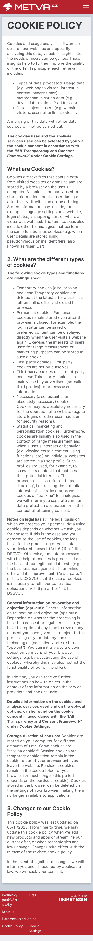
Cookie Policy (12, 926)
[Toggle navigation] (86, 7)
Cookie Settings (35, 928)
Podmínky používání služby (9, 900)
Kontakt (8, 912)
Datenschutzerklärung (19, 919)
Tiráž (32, 895)
